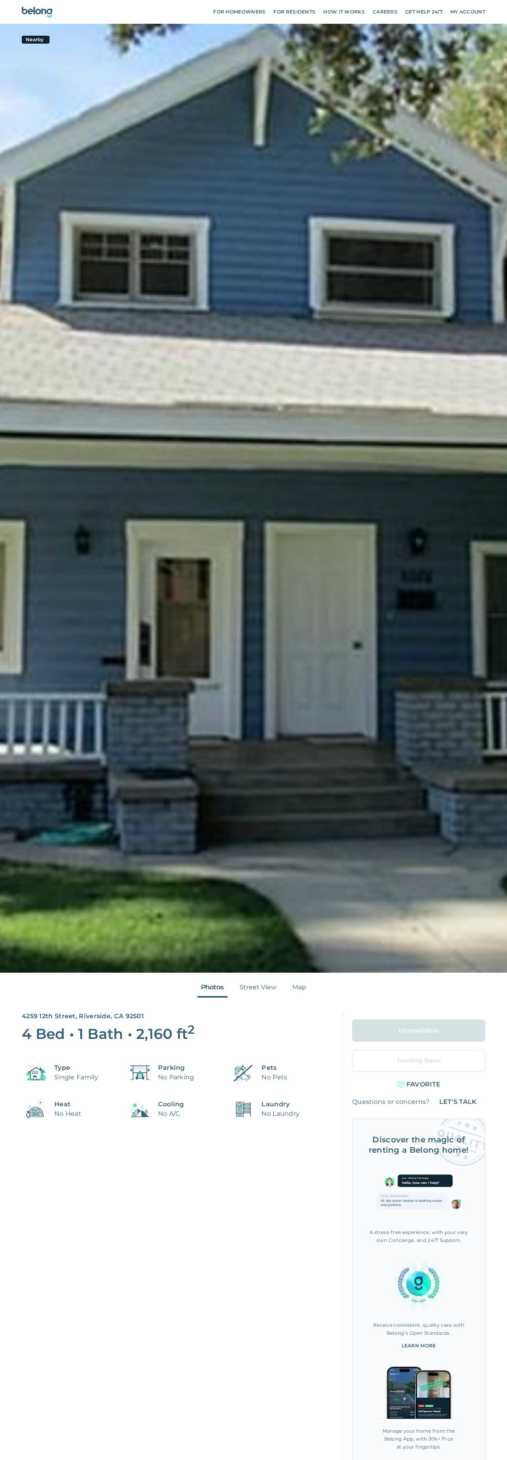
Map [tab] (299, 987)
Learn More (419, 1346)
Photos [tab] (212, 987)
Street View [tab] (258, 987)
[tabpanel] (253, 498)
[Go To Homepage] (37, 12)
